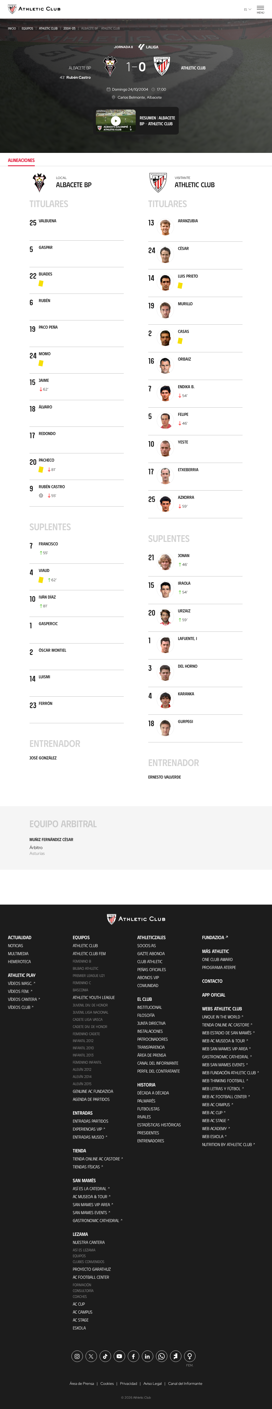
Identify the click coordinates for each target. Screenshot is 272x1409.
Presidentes (148, 1132)
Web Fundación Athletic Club (229, 1072)
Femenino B (82, 961)
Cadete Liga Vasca (88, 1019)
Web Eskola (212, 1136)
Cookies (107, 1383)
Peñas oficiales (151, 969)
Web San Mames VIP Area (225, 1048)
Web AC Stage (214, 1120)
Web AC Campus (216, 1104)
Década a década (153, 1092)
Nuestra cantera (89, 1242)
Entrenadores (150, 1140)
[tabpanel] (136, 524)
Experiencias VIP (87, 1128)
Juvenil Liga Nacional (90, 1012)
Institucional (149, 1007)
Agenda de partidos (91, 1099)
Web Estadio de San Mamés (227, 1032)
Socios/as (146, 945)
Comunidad (147, 985)
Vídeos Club (19, 1007)
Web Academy (214, 1128)
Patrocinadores (152, 1039)
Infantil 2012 (83, 1040)
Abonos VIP (148, 977)
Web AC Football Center (224, 1096)
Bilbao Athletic (85, 968)
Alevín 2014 (82, 1076)
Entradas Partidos (90, 1120)
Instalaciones (150, 1031)
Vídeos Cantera (22, 999)
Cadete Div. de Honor (90, 1026)
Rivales (144, 1116)
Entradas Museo (88, 1136)
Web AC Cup (212, 1112)
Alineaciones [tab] (21, 160)
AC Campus (82, 1311)
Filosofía (146, 1015)
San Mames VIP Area (91, 1204)
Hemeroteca (19, 961)
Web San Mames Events (223, 1064)
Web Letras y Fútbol (221, 1088)
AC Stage (80, 1319)
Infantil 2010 (83, 1048)
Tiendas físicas (86, 1166)
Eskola (79, 1327)
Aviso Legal (152, 1383)
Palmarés (146, 1100)
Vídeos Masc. (20, 983)
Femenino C (82, 982)
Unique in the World (221, 1016)
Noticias (15, 945)
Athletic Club (48, 28)
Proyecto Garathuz (92, 1269)
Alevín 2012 (82, 1069)
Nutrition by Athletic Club (227, 1144)
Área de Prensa (151, 1054)
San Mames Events (90, 1212)
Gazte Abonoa (151, 953)
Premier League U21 (89, 975)
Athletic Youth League (94, 997)
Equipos (27, 28)
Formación (82, 1284)
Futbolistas (148, 1108)
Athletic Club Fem (89, 953)
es (245, 9)
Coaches (80, 1296)
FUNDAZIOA (213, 937)
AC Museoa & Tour (90, 1196)
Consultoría (83, 1290)
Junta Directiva (151, 1023)
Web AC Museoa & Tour (223, 1040)
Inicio (12, 28)
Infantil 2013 (83, 1055)
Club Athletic (149, 961)
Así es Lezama (84, 1250)
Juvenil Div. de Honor (90, 1005)
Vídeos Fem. (18, 991)
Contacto (212, 981)
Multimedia (18, 953)
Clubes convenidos (88, 1261)
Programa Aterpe (219, 967)
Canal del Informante (157, 1062)
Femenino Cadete (86, 1033)
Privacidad (128, 1383)
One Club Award (217, 959)
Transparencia (151, 1047)
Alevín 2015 (82, 1083)
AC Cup (79, 1303)
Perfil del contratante (158, 1070)
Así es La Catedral (90, 1188)
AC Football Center (91, 1277)
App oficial (213, 995)
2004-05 (69, 28)
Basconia (80, 990)
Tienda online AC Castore (96, 1158)
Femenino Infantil (87, 1062)
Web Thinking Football (223, 1080)
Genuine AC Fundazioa (93, 1091)
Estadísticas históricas (159, 1124)
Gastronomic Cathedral (96, 1220)
